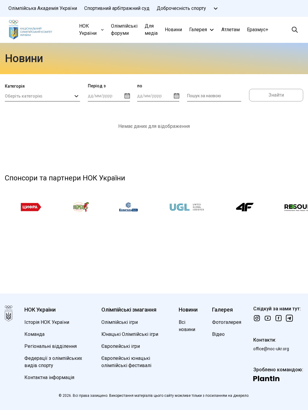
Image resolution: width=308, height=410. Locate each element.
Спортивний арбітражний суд (116, 8)
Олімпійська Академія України (42, 8)
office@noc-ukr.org (271, 348)
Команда (34, 334)
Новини (173, 29)
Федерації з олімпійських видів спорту (53, 361)
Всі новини (187, 325)
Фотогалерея (226, 322)
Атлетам (230, 29)
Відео (218, 334)
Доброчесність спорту (181, 8)
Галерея (198, 29)
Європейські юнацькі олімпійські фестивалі (126, 361)
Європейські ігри (120, 346)
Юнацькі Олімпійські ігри (129, 334)
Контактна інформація (49, 377)
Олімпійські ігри (119, 322)
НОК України (88, 29)
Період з (97, 86)
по (139, 86)
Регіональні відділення (50, 346)
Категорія (15, 86)
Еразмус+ (257, 29)
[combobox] (42, 96)
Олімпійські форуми (124, 29)
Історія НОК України (46, 322)
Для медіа (151, 29)
